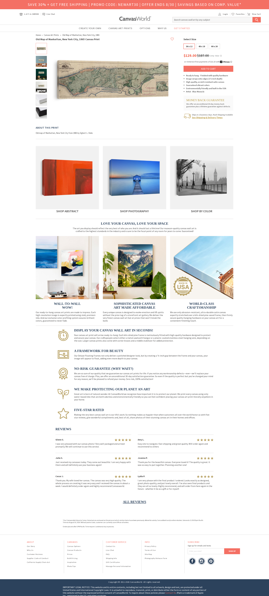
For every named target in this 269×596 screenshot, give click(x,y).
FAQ (107, 554)
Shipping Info (111, 558)
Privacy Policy (150, 546)
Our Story (31, 546)
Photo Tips (71, 566)
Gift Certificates (113, 562)
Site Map (148, 554)
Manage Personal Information (118, 566)
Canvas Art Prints (120, 28)
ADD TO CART (208, 68)
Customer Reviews (35, 554)
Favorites (240, 14)
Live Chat (51, 14)
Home (38, 35)
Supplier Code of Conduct (37, 558)
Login (225, 14)
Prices (70, 554)
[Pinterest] (211, 561)
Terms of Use (150, 550)
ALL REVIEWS (134, 502)
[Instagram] (201, 561)
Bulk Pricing (72, 558)
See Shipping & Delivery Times (207, 117)
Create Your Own (90, 28)
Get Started (182, 28)
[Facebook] (192, 561)
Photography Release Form (156, 558)
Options (145, 28)
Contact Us (110, 546)
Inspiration (71, 562)
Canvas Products (74, 550)
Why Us (162, 28)
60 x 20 (214, 46)
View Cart (256, 14)
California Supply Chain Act (38, 562)
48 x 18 (202, 46)
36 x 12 (189, 46)
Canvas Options (74, 546)
